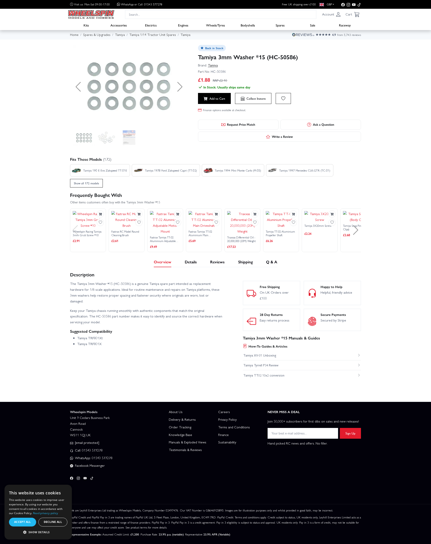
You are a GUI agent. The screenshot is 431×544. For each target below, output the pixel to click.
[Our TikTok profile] (359, 4)
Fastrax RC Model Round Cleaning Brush (125, 233)
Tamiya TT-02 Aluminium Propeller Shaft (280, 233)
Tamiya (213, 65)
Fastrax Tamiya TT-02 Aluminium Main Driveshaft (200, 233)
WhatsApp (141, 4)
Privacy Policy (227, 419)
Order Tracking (180, 427)
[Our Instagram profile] (348, 4)
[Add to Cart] (100, 214)
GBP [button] (329, 4)
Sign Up (350, 433)
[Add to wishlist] (283, 98)
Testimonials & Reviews (185, 449)
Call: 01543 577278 (88, 450)
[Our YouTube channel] (354, 4)
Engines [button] (183, 24)
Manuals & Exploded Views (187, 442)
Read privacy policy (45, 513)
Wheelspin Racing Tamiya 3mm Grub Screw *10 (87, 233)
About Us (176, 411)
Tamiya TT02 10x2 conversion (263, 375)
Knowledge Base (180, 434)
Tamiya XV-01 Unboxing (259, 355)
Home (74, 34)
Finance (223, 434)
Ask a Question (323, 124)
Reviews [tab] (217, 261)
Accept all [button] (22, 522)
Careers (224, 411)
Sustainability (227, 442)
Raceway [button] (345, 24)
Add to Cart (217, 98)
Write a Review (282, 136)
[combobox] (220, 14)
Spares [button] (280, 24)
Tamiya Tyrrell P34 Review (260, 365)
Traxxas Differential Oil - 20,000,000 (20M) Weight (241, 239)
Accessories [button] (118, 24)
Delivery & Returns (182, 419)
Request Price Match (241, 124)
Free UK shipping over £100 (299, 4)
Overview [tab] (162, 261)
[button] (331, 14)
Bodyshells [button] (248, 24)
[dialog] (38, 512)
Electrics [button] (151, 24)
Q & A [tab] (271, 261)
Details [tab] (191, 261)
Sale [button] (312, 24)
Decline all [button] (53, 522)
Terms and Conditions (234, 427)
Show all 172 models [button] (86, 183)
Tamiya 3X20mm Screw (318, 226)
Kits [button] (86, 24)
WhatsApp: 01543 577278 (93, 457)
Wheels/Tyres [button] (215, 24)
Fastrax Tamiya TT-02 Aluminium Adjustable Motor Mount (163, 239)
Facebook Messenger (89, 465)
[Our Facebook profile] (343, 4)
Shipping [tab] (245, 261)
